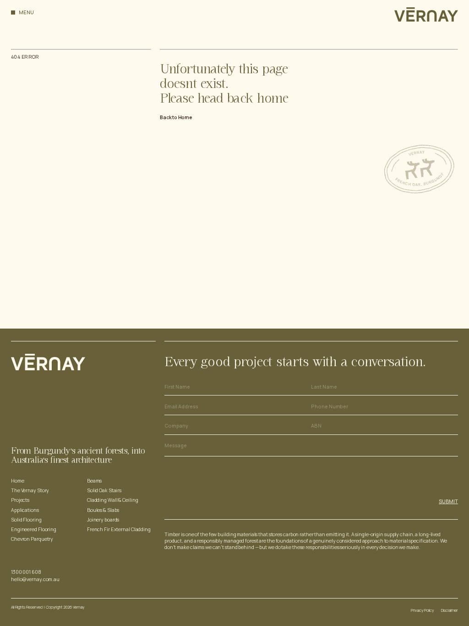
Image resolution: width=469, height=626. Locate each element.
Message (175, 446)
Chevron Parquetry (32, 539)
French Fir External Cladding (119, 529)
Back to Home (176, 118)
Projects (20, 500)
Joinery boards (103, 519)
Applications (25, 510)
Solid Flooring (26, 519)
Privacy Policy (422, 610)
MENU (26, 12)
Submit (448, 501)
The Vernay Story (30, 490)
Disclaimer (449, 610)
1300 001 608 (26, 572)
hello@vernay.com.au (35, 579)
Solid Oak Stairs (104, 490)
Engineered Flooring (33, 529)
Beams (94, 481)
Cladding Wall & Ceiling (112, 500)
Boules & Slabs (103, 510)
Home (17, 481)
